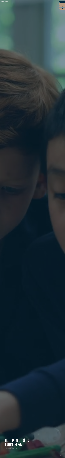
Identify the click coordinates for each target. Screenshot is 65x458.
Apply (62, 6)
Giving (62, 8)
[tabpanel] (32, 442)
